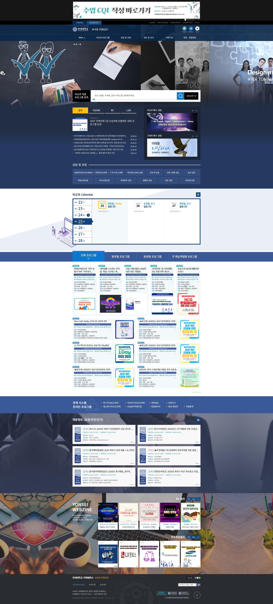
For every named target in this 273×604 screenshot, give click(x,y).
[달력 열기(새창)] (198, 194)
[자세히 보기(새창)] (108, 554)
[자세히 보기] (136, 10)
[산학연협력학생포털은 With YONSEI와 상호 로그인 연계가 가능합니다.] (184, 593)
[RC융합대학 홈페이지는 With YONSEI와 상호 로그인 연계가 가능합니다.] (172, 593)
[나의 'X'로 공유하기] (197, 578)
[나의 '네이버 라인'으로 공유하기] (199, 578)
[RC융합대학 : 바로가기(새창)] (198, 499)
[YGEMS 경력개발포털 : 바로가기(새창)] (198, 420)
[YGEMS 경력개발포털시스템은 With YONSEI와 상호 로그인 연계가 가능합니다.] (161, 593)
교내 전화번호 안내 (100, 594)
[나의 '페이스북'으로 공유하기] (195, 578)
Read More (195, 392)
